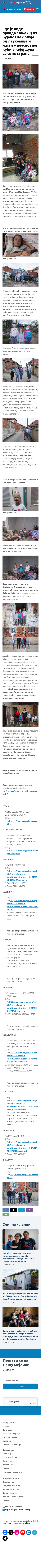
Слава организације (12, 1444)
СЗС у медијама (10, 1437)
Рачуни (6, 1468)
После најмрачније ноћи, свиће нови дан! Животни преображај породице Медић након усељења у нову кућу (20, 1296)
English (19, 2)
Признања (7, 1430)
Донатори (7, 1461)
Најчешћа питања (11, 1489)
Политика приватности (13, 1496)
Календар (7, 1453)
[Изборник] (37, 9)
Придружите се (10, 1493)
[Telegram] (21, 1210)
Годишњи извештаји (12, 1472)
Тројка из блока (10, 1457)
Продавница (8, 1450)
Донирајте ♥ (8, 1422)
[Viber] (29, 1210)
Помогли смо (8, 1482)
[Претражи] (37, 2)
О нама (6, 1426)
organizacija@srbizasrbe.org (17, 1509)
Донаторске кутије (11, 1433)
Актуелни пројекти (11, 1486)
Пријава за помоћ (11, 1478)
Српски (9, 2)
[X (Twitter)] (13, 1210)
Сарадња (7, 1441)
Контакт (6, 1500)
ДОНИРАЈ (30, 9)
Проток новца (9, 1464)
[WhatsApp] (6, 1214)
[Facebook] (6, 1210)
